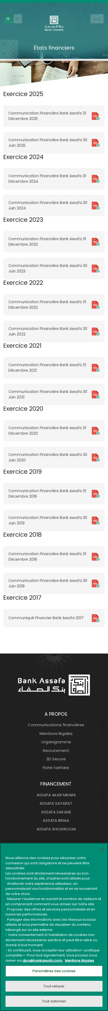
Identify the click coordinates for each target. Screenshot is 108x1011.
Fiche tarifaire (56, 767)
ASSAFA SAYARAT (56, 803)
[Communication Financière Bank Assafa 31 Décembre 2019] (96, 493)
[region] (54, 927)
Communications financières (56, 725)
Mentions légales (56, 733)
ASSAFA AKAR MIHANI (55, 795)
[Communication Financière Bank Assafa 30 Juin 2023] (96, 268)
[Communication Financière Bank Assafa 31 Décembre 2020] (96, 430)
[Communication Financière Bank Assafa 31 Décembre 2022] (96, 304)
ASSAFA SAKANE (56, 812)
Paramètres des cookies (54, 970)
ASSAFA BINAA (56, 820)
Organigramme (56, 742)
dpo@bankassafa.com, (43, 960)
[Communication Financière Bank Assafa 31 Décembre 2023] (96, 241)
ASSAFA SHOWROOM (56, 829)
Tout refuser (54, 986)
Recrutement (56, 750)
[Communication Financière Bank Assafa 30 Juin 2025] (96, 142)
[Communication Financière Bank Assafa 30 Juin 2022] (96, 331)
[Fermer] (101, 850)
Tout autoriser (54, 1001)
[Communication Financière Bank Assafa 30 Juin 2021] (96, 394)
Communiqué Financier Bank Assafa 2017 (46, 617)
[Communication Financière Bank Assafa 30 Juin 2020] (96, 457)
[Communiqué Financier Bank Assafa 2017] (96, 617)
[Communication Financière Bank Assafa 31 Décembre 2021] (96, 367)
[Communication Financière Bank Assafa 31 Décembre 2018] (96, 556)
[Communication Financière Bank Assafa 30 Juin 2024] (96, 205)
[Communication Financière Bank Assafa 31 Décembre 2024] (96, 178)
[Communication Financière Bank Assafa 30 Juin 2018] (96, 583)
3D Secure (56, 759)
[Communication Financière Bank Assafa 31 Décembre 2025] (96, 115)
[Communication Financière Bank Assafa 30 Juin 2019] (96, 520)
